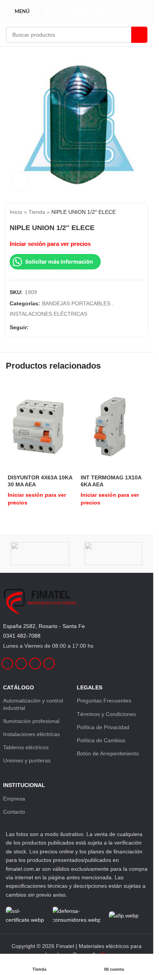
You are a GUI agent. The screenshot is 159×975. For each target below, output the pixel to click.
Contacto (14, 812)
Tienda (37, 212)
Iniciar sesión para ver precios (50, 244)
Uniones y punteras (27, 760)
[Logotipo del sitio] (76, 11)
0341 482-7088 (22, 636)
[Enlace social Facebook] (33, 327)
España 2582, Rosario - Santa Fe (44, 626)
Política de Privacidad (103, 727)
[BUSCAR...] (139, 35)
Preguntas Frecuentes (104, 700)
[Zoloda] (40, 553)
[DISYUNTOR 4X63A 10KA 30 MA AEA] (40, 426)
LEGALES (89, 687)
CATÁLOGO (18, 687)
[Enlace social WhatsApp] (61, 327)
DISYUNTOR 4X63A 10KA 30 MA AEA (40, 481)
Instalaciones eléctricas (31, 734)
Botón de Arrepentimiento (108, 753)
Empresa (14, 799)
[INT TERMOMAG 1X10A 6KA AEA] (113, 426)
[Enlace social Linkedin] (51, 327)
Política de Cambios (101, 740)
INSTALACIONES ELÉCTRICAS (48, 314)
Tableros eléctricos (26, 747)
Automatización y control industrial (33, 704)
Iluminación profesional (31, 721)
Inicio (16, 212)
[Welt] (114, 553)
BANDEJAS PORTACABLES (76, 303)
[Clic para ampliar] (20, 181)
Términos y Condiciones (106, 714)
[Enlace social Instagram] (42, 327)
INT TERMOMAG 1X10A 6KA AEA (111, 481)
